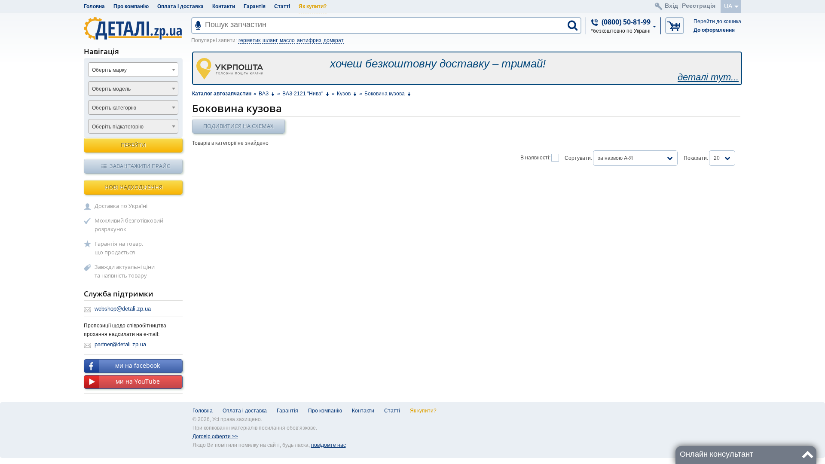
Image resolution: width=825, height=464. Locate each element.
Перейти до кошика (717, 21)
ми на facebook (137, 365)
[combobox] (133, 69)
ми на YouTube (138, 381)
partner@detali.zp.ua (120, 344)
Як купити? (313, 6)
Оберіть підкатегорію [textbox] (118, 127)
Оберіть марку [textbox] (109, 70)
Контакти (223, 6)
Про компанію (131, 6)
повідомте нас (328, 445)
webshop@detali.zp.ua (123, 308)
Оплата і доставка (180, 6)
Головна (94, 6)
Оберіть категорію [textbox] (114, 108)
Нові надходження (133, 187)
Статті (282, 6)
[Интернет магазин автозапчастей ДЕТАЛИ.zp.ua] (133, 30)
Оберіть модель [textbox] (111, 89)
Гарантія (255, 6)
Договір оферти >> (215, 436)
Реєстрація (698, 5)
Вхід (671, 5)
